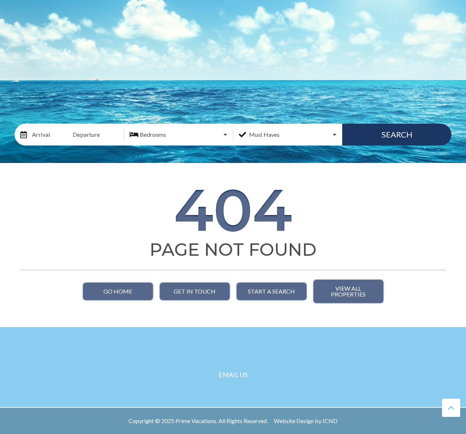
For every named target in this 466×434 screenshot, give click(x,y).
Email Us (233, 375)
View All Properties (348, 291)
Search (397, 134)
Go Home (117, 291)
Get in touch (195, 291)
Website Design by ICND (305, 420)
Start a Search (271, 291)
